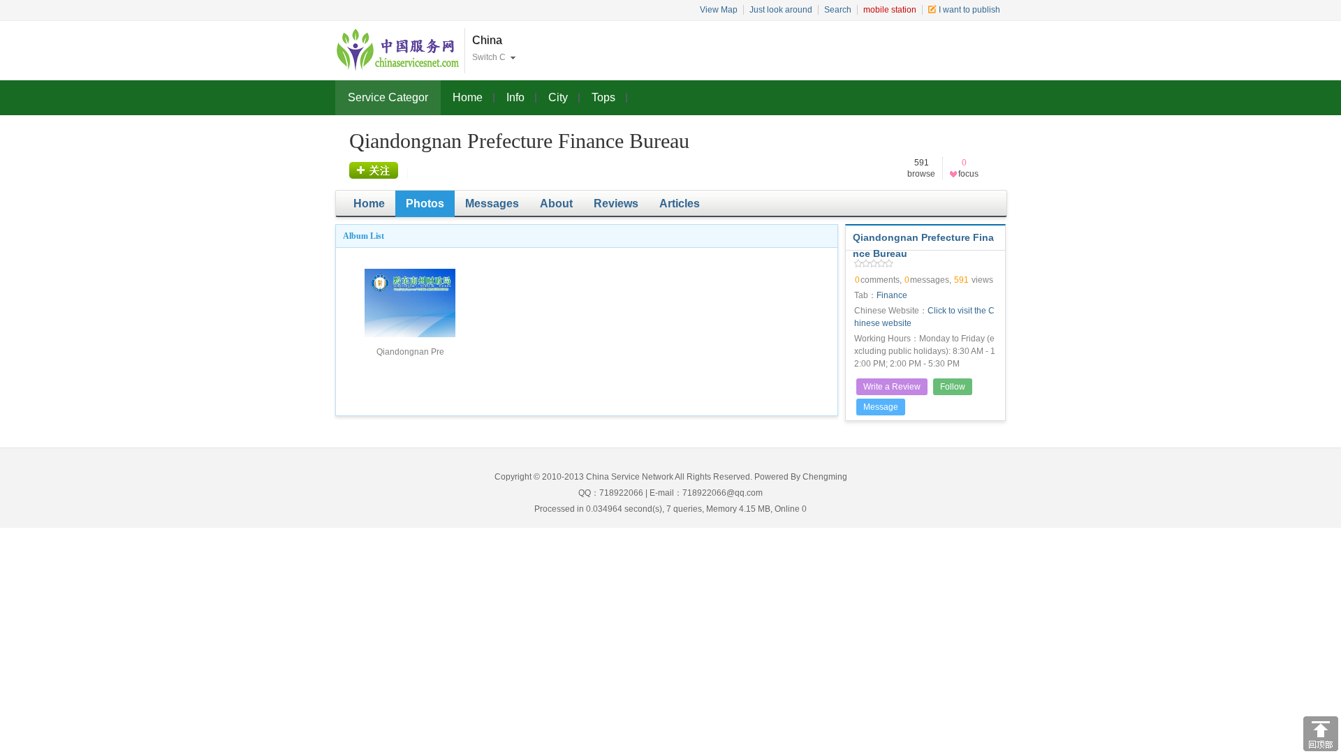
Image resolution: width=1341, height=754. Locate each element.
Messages (492, 203)
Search (837, 10)
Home (369, 203)
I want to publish (969, 10)
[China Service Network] (398, 50)
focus (379, 170)
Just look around (780, 10)
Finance (892, 295)
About (556, 203)
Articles (679, 203)
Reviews (616, 203)
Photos (425, 203)
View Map (719, 10)
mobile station (889, 10)
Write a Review (892, 387)
